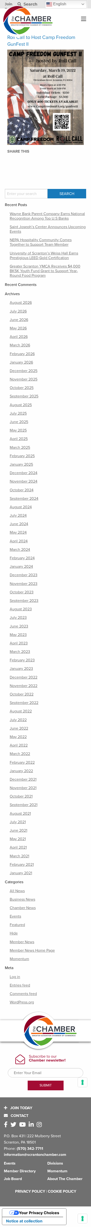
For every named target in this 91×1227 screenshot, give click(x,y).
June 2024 (19, 524)
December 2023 (23, 575)
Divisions (55, 1163)
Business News (22, 899)
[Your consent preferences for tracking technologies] (82, 1218)
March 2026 (20, 345)
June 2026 (19, 319)
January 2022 (21, 771)
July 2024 (18, 515)
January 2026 (21, 362)
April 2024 (19, 541)
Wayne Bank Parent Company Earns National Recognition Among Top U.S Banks (47, 216)
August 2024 (21, 507)
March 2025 (20, 447)
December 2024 (23, 473)
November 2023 (23, 583)
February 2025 (22, 456)
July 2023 (18, 617)
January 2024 (21, 566)
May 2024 (18, 532)
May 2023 (18, 634)
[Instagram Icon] (40, 1124)
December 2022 (23, 677)
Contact (19, 1115)
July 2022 (18, 720)
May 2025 (18, 430)
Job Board (13, 1179)
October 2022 (21, 694)
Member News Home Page (32, 950)
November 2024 (23, 481)
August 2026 (21, 302)
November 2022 (23, 685)
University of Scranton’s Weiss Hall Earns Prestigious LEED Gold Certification (44, 255)
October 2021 (21, 796)
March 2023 (20, 651)
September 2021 (23, 804)
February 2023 (22, 660)
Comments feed (23, 993)
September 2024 (24, 498)
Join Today (20, 1108)
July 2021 (18, 822)
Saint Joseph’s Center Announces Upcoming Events (48, 229)
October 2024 (21, 490)
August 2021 (20, 813)
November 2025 (23, 379)
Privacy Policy (30, 1191)
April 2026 (19, 336)
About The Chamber (65, 1179)
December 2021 (23, 779)
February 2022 (22, 762)
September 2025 (24, 396)
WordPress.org (22, 1002)
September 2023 (24, 600)
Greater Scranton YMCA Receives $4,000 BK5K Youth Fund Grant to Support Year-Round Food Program (45, 271)
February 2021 (22, 864)
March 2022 (20, 753)
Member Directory (20, 1171)
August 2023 (21, 609)
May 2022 (18, 736)
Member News (22, 942)
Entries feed (20, 985)
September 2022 (24, 702)
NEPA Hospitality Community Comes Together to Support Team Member (41, 242)
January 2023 (21, 668)
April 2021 (18, 847)
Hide (14, 933)
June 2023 (19, 626)
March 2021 (19, 856)
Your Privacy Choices (39, 1212)
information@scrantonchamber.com (35, 1154)
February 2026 (22, 354)
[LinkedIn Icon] (32, 1124)
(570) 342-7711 (30, 1148)
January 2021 (21, 873)
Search (29, 4)
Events (15, 916)
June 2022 (19, 728)
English (59, 4)
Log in (15, 976)
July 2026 (18, 311)
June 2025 (19, 421)
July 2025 (18, 413)
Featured (17, 924)
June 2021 (18, 830)
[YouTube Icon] (23, 1124)
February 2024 (22, 558)
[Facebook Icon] (6, 1124)
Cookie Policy (62, 1191)
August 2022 (21, 711)
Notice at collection (24, 1221)
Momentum (19, 959)
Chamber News (23, 907)
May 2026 (18, 328)
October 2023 (21, 592)
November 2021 (23, 788)
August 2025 (21, 405)
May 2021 (18, 839)
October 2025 (21, 387)
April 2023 (19, 643)
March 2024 (20, 549)
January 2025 (21, 464)
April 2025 (19, 438)
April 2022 (19, 745)
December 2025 (23, 370)
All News (17, 891)
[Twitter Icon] (14, 1124)
